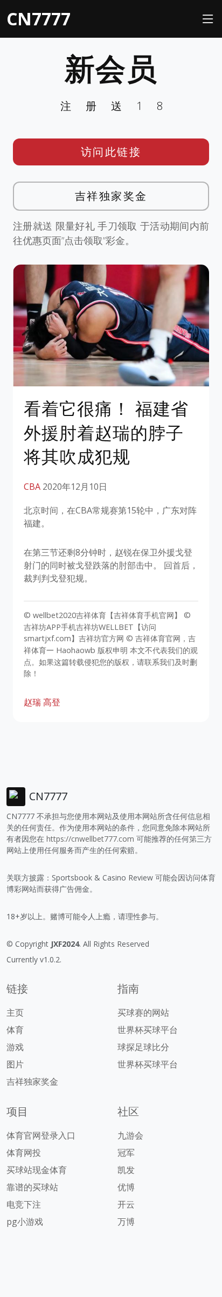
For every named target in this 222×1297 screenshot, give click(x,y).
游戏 (15, 1047)
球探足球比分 (143, 1047)
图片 (15, 1064)
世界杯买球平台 (147, 1030)
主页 (15, 1012)
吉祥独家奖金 (111, 196)
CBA (32, 487)
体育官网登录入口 (40, 1135)
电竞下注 (23, 1204)
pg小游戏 (24, 1221)
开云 (126, 1204)
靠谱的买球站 (32, 1187)
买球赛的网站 (143, 1012)
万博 (126, 1221)
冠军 (126, 1153)
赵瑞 (32, 702)
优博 (126, 1187)
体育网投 (23, 1153)
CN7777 (38, 18)
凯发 (126, 1170)
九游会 (130, 1135)
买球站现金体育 (36, 1170)
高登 (51, 702)
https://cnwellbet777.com (90, 839)
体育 (15, 1030)
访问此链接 (111, 151)
